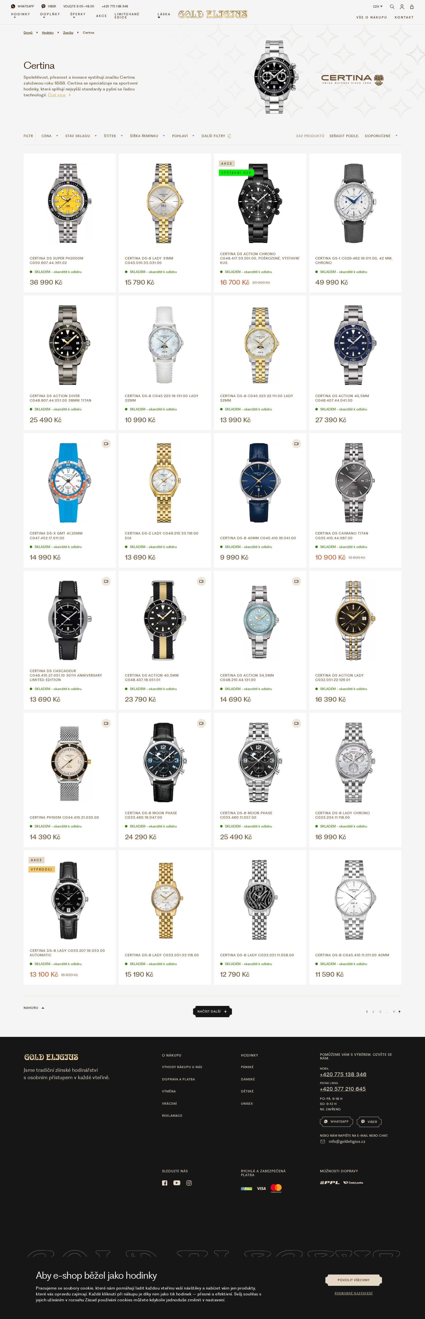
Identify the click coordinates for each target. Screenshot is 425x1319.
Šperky (78, 14)
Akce (101, 16)
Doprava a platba (178, 1079)
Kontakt (404, 17)
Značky (68, 32)
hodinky (249, 1055)
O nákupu (172, 1055)
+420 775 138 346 (343, 1074)
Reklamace (172, 1115)
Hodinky (20, 14)
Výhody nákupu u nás (182, 1067)
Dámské (248, 1079)
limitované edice (127, 15)
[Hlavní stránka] (212, 16)
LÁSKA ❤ (164, 15)
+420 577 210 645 (343, 1089)
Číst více (57, 94)
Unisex (247, 1103)
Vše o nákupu (371, 17)
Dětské (247, 1091)
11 (394, 1012)
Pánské (247, 1067)
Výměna (169, 1091)
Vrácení (169, 1103)
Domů (28, 32)
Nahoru (31, 1008)
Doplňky (50, 14)
